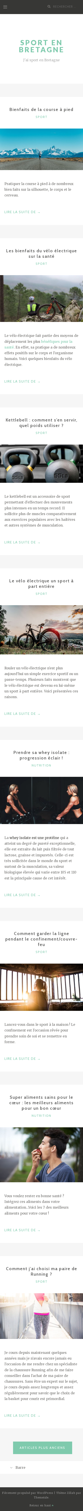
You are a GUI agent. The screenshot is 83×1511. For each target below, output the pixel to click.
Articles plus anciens (43, 1448)
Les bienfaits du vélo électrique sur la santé (41, 253)
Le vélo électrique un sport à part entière (41, 583)
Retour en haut (40, 1505)
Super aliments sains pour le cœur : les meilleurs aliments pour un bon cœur (41, 1103)
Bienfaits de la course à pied (41, 109)
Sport (42, 117)
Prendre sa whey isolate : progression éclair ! (42, 755)
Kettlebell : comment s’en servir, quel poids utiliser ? (41, 422)
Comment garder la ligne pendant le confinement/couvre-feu (41, 939)
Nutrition (41, 765)
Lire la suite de (22, 212)
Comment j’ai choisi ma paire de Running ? (41, 1271)
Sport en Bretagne (41, 46)
